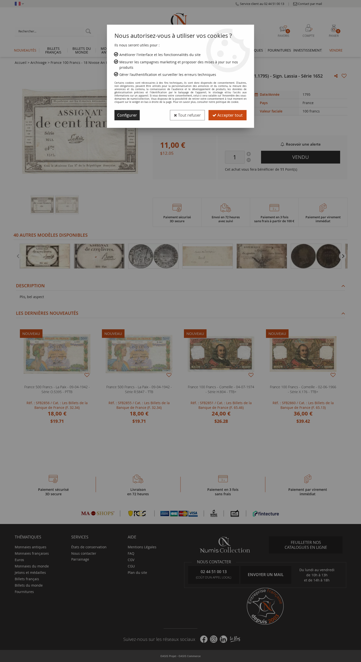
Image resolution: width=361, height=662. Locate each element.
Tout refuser (189, 115)
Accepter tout (229, 115)
